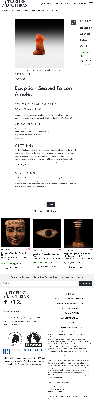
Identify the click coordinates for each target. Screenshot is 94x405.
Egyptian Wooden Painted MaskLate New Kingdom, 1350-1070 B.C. (13, 256)
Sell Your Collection (55, 392)
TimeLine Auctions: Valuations (70, 304)
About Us (69, 294)
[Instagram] (12, 302)
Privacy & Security (69, 308)
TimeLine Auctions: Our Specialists (69, 299)
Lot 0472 (37, 251)
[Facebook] (5, 302)
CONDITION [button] (19, 139)
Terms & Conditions (69, 313)
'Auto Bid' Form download (69, 327)
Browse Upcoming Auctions (57, 387)
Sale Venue (70, 323)
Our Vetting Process (23, 165)
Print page (88, 61)
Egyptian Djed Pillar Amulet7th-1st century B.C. (77, 255)
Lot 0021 (68, 250)
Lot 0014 (5, 250)
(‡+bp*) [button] (89, 258)
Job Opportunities (69, 318)
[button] (73, 22)
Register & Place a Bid (56, 389)
